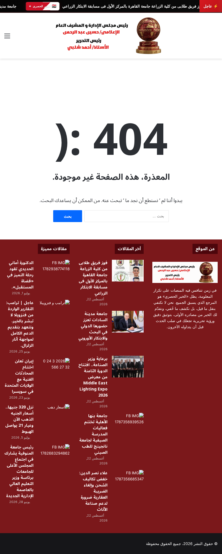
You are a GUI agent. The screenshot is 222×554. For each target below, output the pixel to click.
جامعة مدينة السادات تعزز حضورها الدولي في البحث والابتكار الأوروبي (93, 326)
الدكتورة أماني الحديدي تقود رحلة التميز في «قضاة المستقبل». (20, 275)
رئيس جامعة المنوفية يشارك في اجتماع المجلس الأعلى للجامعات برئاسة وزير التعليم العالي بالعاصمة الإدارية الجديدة (19, 471)
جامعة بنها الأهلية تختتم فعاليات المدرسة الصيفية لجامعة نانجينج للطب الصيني (93, 434)
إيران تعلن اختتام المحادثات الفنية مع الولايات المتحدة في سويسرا (19, 376)
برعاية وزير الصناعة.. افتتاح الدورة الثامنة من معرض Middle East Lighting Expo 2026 (93, 377)
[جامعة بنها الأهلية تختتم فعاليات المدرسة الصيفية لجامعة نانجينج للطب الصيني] (128, 424)
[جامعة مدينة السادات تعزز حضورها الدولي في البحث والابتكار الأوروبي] (128, 322)
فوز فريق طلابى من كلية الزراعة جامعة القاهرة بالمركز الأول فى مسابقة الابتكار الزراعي (132, 6)
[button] (213, 87)
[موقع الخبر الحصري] (111, 36)
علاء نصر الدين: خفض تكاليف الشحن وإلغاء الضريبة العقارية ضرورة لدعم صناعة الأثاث (93, 491)
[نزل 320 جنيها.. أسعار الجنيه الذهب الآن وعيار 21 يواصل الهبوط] (54, 415)
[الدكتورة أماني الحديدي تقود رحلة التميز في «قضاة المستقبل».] (54, 270)
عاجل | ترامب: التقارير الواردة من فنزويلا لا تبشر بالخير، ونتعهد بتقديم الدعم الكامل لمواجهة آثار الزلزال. (20, 324)
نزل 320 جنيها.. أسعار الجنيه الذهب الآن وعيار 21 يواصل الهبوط (19, 419)
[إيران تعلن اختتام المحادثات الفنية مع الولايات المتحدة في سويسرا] (54, 369)
